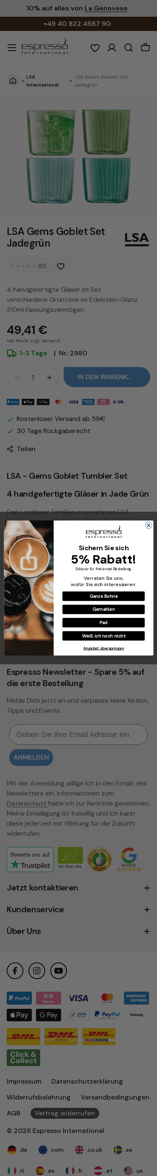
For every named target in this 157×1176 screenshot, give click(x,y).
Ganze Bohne (103, 596)
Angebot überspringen (103, 648)
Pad (103, 622)
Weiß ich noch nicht (103, 636)
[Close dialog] (148, 525)
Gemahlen (103, 609)
